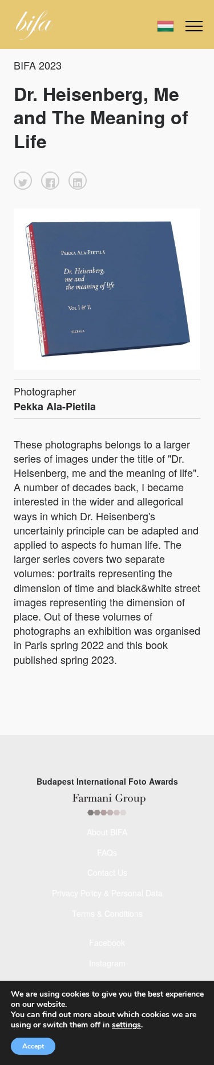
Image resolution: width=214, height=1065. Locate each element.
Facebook (107, 942)
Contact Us (107, 872)
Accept (33, 1046)
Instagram (107, 963)
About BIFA (107, 832)
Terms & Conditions (107, 913)
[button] (23, 181)
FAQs (107, 852)
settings (126, 1025)
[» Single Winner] (34, 25)
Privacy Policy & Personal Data (107, 893)
